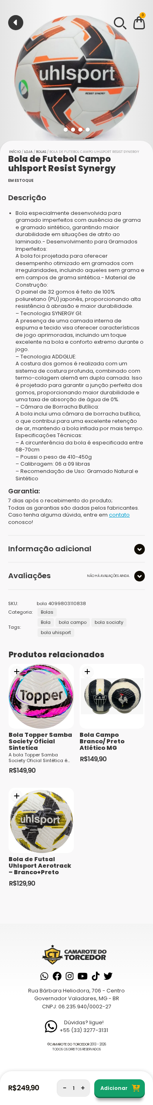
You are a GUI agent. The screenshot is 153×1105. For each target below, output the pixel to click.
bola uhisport (56, 632)
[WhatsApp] (44, 976)
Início (15, 151)
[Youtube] (83, 976)
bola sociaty (109, 622)
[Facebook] (57, 976)
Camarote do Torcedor (69, 1044)
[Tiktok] (96, 976)
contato (119, 514)
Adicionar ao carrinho (17, 672)
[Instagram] (69, 976)
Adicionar (114, 1088)
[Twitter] (108, 976)
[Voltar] (15, 22)
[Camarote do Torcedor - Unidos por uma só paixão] (76, 954)
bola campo (72, 622)
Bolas (41, 151)
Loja (28, 151)
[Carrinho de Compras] (139, 24)
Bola (46, 622)
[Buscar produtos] (119, 22)
